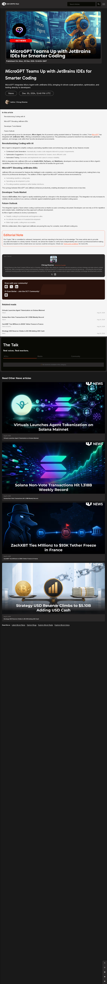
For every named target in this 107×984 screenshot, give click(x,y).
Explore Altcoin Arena (62, 625)
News (11, 93)
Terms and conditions (71, 244)
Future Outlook (9, 131)
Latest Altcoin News (18, 625)
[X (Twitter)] (52, 274)
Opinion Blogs (31, 625)
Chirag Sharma (47, 265)
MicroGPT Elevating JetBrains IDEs (16, 121)
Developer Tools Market (12, 126)
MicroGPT (95, 134)
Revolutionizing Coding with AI (14, 116)
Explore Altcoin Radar (45, 625)
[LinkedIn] (55, 274)
